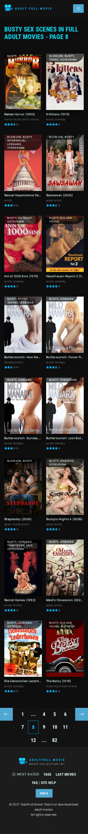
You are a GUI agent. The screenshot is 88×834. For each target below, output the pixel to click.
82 (54, 740)
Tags (47, 774)
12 (33, 740)
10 (54, 727)
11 (65, 727)
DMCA (44, 793)
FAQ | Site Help (44, 783)
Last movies (66, 774)
